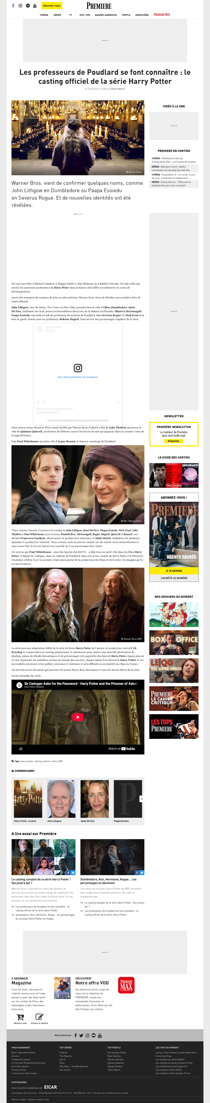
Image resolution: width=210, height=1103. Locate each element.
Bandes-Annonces (106, 14)
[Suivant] (141, 799)
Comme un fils (18, 1069)
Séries (57, 14)
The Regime (66, 1056)
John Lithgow (54, 821)
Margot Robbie (114, 1066)
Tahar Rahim (113, 1069)
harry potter (27, 761)
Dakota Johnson (115, 1059)
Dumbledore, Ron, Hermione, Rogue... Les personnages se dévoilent (108, 881)
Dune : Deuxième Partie (23, 1052)
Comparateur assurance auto (24, 1093)
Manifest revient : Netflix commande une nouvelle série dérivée (170, 168)
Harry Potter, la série (25, 821)
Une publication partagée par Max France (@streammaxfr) (77, 420)
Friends (63, 1052)
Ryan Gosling (114, 1056)
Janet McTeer (88, 821)
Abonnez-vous (51, 5)
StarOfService (79, 1093)
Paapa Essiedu (121, 821)
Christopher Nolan (116, 1052)
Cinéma (44, 14)
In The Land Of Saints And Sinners (28, 1062)
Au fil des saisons (20, 1066)
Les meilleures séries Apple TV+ (172, 1066)
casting (38, 761)
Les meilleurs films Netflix (169, 1069)
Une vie (15, 1056)
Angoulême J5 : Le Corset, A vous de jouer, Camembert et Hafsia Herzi (173, 176)
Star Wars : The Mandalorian (74, 1066)
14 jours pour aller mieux (24, 1073)
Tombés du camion (21, 1059)
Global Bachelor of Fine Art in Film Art (55, 1093)
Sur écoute (65, 1069)
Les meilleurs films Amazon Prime (173, 1073)
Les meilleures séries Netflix (170, 1059)
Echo (62, 1062)
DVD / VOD (85, 14)
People (126, 14)
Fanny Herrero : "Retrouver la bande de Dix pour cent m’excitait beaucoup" (171, 184)
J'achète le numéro (173, 578)
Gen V (62, 1059)
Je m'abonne (174, 570)
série (54, 761)
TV (70, 14)
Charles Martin (117, 88)
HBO (60, 761)
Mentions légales (18, 1099)
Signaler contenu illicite (38, 1099)
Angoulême (142, 14)
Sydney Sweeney (115, 1062)
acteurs (47, 761)
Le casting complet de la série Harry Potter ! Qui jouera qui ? (41, 881)
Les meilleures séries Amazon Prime (174, 1062)
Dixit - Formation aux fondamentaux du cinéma (107, 1093)
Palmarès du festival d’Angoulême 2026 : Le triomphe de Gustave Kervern (174, 160)
